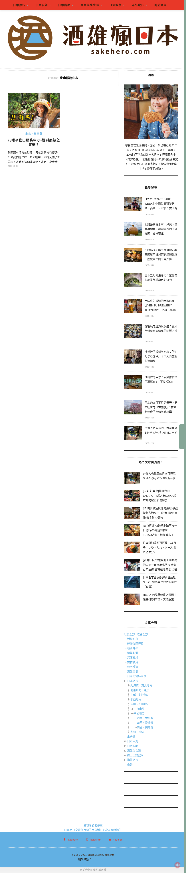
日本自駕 (42, 5)
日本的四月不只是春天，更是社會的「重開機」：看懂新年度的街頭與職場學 (161, 407)
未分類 (131, 736)
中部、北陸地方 (139, 694)
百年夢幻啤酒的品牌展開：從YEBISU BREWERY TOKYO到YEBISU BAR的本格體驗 (161, 306)
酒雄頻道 (132, 652)
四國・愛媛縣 (145, 722)
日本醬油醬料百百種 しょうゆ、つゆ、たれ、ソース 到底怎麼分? (159, 547)
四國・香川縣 (145, 718)
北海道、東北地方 (141, 685)
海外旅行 (138, 5)
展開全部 (129, 634)
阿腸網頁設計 (100, 859)
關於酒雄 (160, 5)
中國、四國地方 (139, 704)
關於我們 (85, 869)
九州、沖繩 (137, 731)
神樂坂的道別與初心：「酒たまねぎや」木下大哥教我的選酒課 (161, 356)
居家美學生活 (90, 5)
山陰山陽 (139, 708)
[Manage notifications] (177, 865)
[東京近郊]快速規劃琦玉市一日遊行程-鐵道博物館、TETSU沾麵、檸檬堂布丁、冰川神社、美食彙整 (160, 532)
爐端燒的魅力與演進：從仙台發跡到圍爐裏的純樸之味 (161, 328)
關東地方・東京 (139, 690)
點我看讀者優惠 (93, 825)
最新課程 (132, 648)
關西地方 (135, 699)
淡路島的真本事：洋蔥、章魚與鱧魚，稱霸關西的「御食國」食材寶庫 (161, 229)
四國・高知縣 (145, 727)
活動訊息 (132, 638)
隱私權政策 (99, 869)
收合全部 (142, 634)
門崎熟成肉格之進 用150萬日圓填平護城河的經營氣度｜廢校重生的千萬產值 (161, 254)
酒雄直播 (132, 671)
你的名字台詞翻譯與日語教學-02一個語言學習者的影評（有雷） (160, 582)
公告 (130, 764)
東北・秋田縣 (34, 133)
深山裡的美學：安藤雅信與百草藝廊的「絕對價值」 (161, 379)
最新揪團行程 (135, 643)
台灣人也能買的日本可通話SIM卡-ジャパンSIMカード (161, 430)
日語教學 (115, 5)
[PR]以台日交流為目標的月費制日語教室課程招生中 (93, 829)
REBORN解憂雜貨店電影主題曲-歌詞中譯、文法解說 (160, 597)
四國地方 (139, 713)
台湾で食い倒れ (136, 676)
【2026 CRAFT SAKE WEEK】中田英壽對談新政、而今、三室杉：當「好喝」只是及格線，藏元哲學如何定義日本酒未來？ (161, 204)
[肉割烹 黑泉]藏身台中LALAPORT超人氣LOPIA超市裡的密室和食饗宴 (159, 495)
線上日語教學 (135, 755)
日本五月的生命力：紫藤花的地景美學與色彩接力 (161, 277)
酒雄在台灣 (134, 750)
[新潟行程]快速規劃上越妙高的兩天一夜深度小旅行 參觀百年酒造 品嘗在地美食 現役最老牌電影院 (160, 567)
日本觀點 (64, 5)
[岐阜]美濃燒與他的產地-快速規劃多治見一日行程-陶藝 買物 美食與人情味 (160, 513)
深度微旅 (132, 657)
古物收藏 (132, 662)
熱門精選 (132, 666)
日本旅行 (19, 5)
